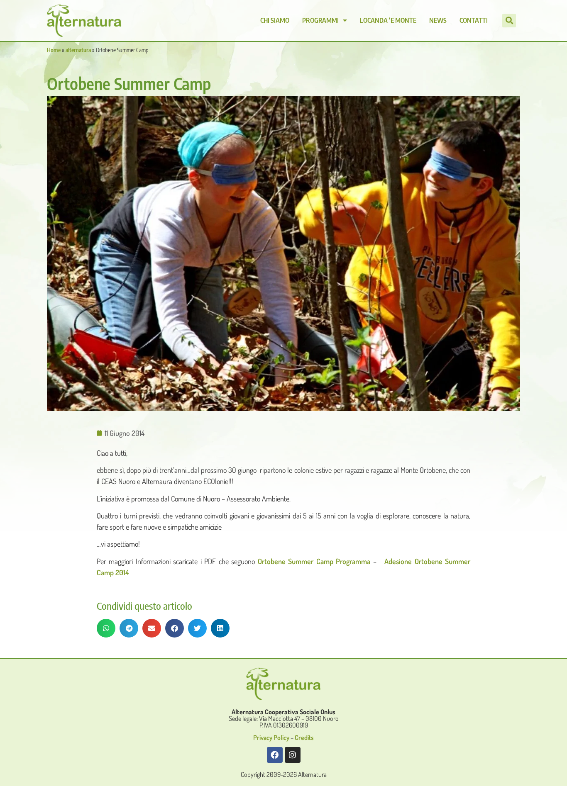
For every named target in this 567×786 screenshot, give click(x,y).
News (438, 20)
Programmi (320, 20)
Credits (304, 737)
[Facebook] (275, 755)
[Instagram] (293, 755)
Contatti (473, 20)
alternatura (78, 50)
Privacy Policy (271, 737)
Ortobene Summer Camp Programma (314, 561)
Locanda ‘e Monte (388, 20)
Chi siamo (274, 20)
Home (54, 50)
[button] (509, 20)
